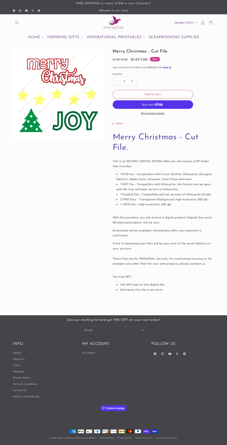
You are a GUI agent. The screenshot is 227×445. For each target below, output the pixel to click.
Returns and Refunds (26, 396)
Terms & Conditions (25, 384)
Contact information (167, 438)
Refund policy (107, 438)
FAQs (16, 365)
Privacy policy (124, 438)
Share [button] (119, 123)
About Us (19, 358)
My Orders (88, 352)
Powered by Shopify (86, 438)
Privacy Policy (21, 377)
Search (17, 352)
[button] (17, 23)
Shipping (18, 371)
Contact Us (20, 390)
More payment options (153, 113)
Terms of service (144, 438)
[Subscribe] (142, 330)
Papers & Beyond (67, 438)
